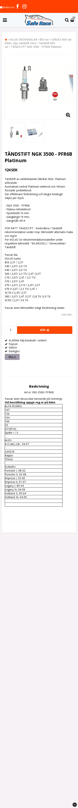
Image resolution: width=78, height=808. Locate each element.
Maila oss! (8, 7)
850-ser (44, 39)
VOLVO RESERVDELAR (23, 39)
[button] (72, 20)
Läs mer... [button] (67, 314)
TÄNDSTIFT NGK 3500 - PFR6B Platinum (36, 46)
